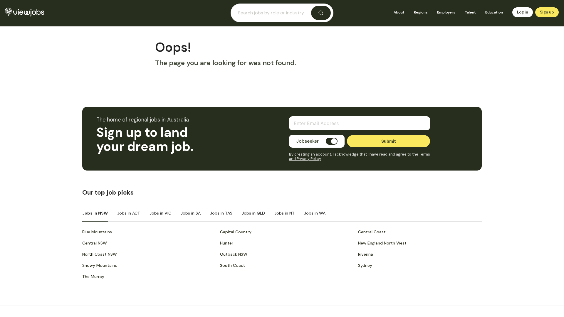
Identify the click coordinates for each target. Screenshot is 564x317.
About (399, 12)
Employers (446, 12)
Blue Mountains (97, 232)
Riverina (365, 254)
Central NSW (94, 243)
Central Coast (372, 232)
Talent (470, 12)
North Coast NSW (99, 254)
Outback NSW (233, 254)
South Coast (232, 265)
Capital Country (235, 232)
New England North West (382, 243)
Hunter (226, 243)
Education (494, 12)
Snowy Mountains (99, 265)
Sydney (365, 265)
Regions (421, 12)
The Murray (93, 276)
